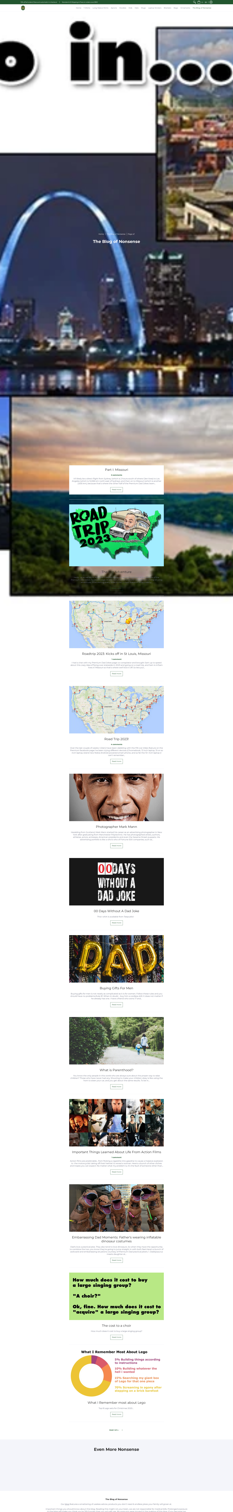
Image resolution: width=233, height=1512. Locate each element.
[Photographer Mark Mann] (116, 797)
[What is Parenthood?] (116, 1040)
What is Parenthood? (116, 1070)
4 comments (116, 744)
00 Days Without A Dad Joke (116, 911)
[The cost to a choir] (116, 1296)
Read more (116, 489)
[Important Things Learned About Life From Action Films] (116, 1122)
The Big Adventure (117, 572)
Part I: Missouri (116, 470)
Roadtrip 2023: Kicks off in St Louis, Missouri (116, 654)
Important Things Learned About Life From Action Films (116, 1152)
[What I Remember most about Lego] (116, 1373)
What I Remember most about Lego (117, 1403)
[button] (202, 2)
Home (101, 234)
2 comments (116, 475)
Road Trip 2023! (116, 739)
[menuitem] (194, 2)
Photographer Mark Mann (116, 827)
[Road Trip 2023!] (116, 709)
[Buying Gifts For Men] (116, 959)
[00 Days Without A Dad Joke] (116, 881)
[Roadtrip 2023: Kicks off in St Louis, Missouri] (116, 624)
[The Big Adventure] (116, 535)
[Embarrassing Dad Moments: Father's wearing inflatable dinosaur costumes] (116, 1208)
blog (67, 1504)
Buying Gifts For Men (116, 988)
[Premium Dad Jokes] (23, 8)
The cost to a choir (116, 1326)
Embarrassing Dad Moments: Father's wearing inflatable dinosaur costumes (116, 1239)
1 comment (116, 659)
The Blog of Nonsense (116, 234)
